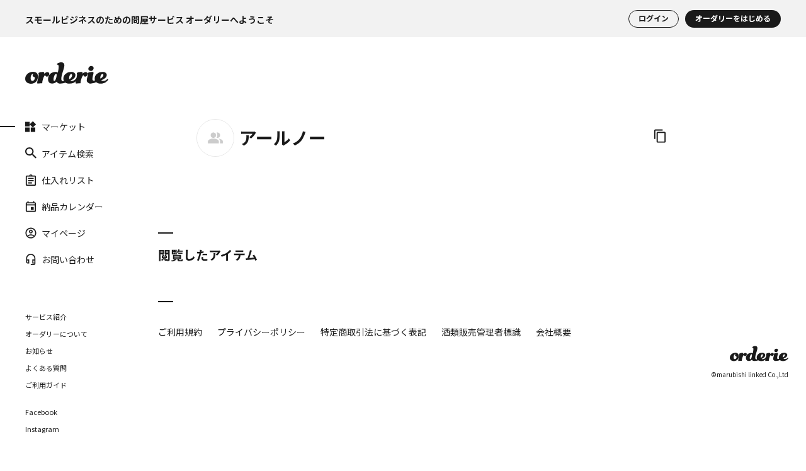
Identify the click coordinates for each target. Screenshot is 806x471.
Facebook (41, 411)
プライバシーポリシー (261, 332)
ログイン (654, 18)
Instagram (42, 428)
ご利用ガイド (46, 384)
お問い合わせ (68, 259)
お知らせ (39, 350)
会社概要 (553, 332)
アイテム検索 (68, 153)
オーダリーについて (56, 333)
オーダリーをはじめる (733, 18)
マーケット (64, 126)
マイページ (64, 233)
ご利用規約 (180, 332)
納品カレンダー (72, 206)
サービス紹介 (46, 316)
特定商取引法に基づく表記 (373, 332)
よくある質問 (46, 367)
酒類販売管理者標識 (481, 332)
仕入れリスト (68, 179)
